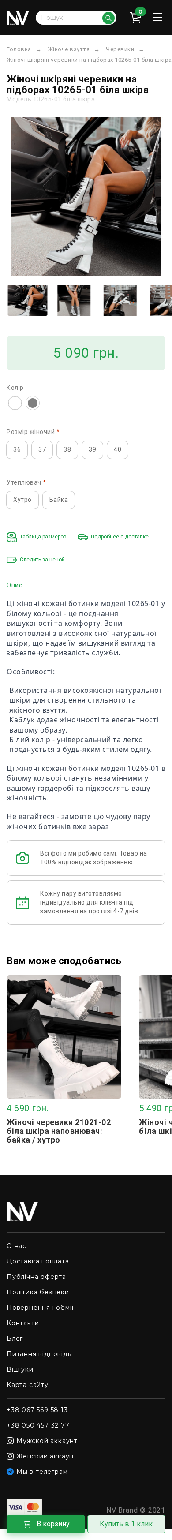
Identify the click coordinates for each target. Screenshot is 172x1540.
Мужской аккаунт (47, 1441)
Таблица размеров (43, 537)
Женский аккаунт (46, 1456)
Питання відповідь (39, 1354)
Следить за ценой (42, 560)
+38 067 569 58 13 (37, 1410)
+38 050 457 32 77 (38, 1425)
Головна (19, 49)
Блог (15, 1338)
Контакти (23, 1323)
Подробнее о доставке (120, 537)
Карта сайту (28, 1385)
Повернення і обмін (41, 1308)
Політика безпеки (38, 1292)
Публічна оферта (36, 1277)
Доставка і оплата (38, 1261)
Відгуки (20, 1369)
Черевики (120, 49)
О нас (16, 1246)
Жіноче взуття (69, 49)
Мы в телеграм (41, 1472)
